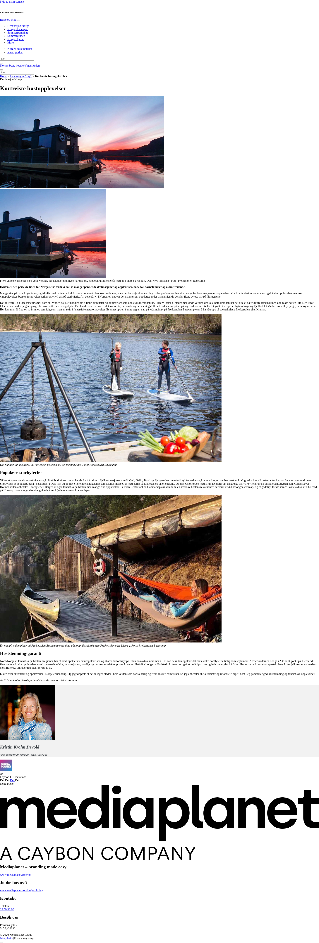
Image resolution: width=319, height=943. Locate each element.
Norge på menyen (17, 29)
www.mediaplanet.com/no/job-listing (21, 890)
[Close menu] (1, 69)
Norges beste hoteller (19, 48)
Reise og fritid (8, 19)
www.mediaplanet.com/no (15, 874)
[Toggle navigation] (18, 20)
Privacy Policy (6, 938)
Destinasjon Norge (18, 25)
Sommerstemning (17, 32)
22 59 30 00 (7, 909)
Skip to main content (12, 1)
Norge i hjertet (15, 39)
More (10, 42)
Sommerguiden (16, 35)
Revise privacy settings (24, 938)
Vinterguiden (15, 52)
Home (3, 76)
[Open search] (1, 63)
